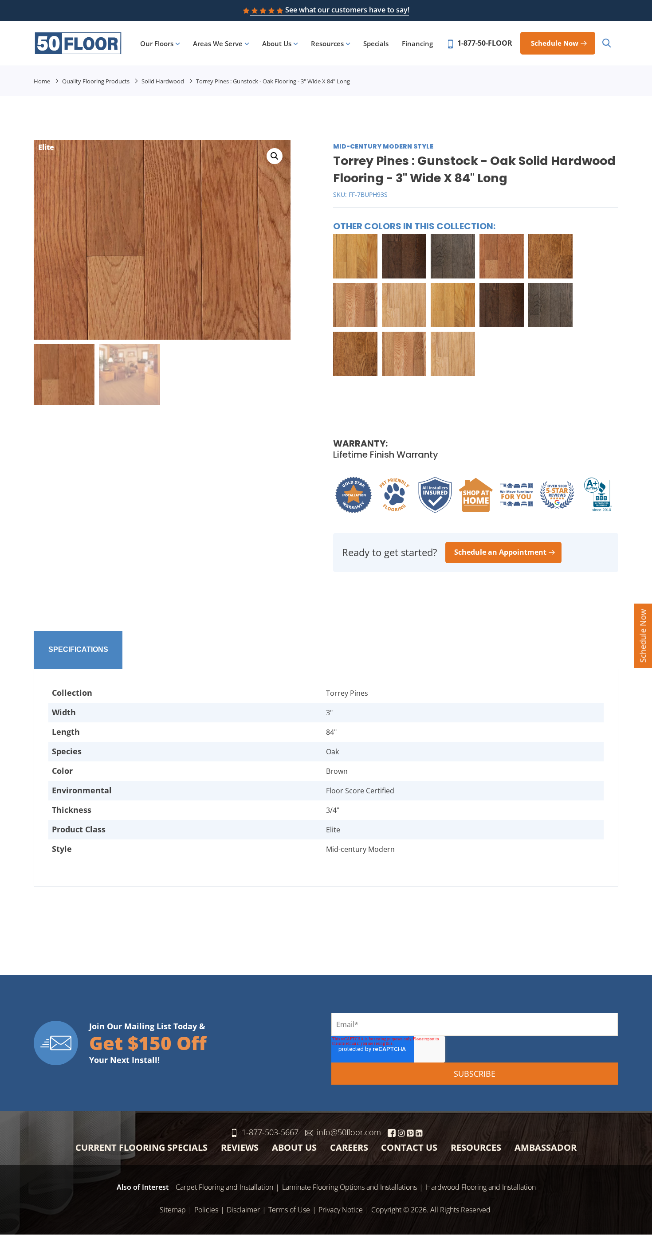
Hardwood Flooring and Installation (481, 1187)
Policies (206, 1210)
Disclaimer (243, 1210)
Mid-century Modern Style (383, 146)
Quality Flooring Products (96, 81)
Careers (349, 1147)
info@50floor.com (349, 1132)
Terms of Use (289, 1210)
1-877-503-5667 (270, 1132)
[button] (275, 156)
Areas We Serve (218, 43)
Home (42, 81)
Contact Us (409, 1147)
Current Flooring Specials (141, 1147)
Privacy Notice (340, 1210)
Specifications (78, 649)
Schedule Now (642, 636)
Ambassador (546, 1147)
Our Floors (156, 43)
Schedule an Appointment (500, 552)
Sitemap (173, 1210)
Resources (327, 43)
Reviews (240, 1147)
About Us (276, 43)
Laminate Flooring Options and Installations (349, 1187)
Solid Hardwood (162, 81)
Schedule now (554, 43)
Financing (417, 43)
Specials (376, 43)
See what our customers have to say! (347, 10)
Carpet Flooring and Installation (224, 1187)
